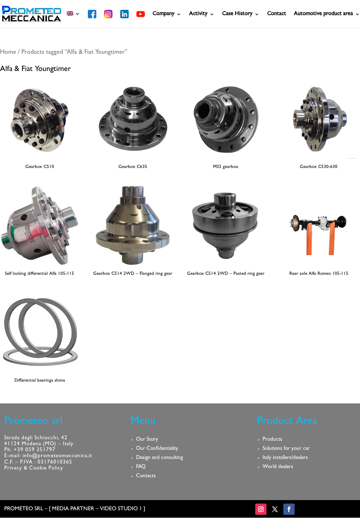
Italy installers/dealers (285, 458)
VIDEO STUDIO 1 (121, 509)
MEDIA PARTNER (73, 509)
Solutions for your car (286, 449)
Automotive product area (323, 14)
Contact (276, 14)
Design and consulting (159, 458)
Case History (237, 14)
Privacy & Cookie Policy (33, 468)
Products (272, 439)
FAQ (141, 467)
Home (8, 53)
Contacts (146, 476)
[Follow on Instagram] (260, 509)
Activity (198, 14)
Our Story (147, 439)
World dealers (278, 467)
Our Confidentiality (157, 449)
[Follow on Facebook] (289, 509)
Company (163, 14)
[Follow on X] (275, 509)
